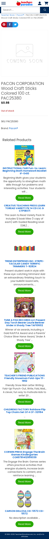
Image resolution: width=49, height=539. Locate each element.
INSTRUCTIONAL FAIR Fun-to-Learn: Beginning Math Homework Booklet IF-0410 (25, 170)
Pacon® (20, 15)
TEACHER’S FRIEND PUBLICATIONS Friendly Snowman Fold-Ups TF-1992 (24, 378)
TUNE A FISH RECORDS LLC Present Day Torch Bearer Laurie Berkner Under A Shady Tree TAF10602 (24, 322)
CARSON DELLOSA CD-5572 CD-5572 (24, 512)
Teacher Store (8, 15)
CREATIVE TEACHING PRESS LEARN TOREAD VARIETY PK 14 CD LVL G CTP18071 (24, 208)
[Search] (45, 10)
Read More (24, 197)
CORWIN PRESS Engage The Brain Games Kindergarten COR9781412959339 (24, 454)
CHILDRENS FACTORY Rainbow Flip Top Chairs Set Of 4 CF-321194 (24, 411)
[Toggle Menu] (3, 3)
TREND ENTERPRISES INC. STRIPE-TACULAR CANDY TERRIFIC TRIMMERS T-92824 (24, 263)
